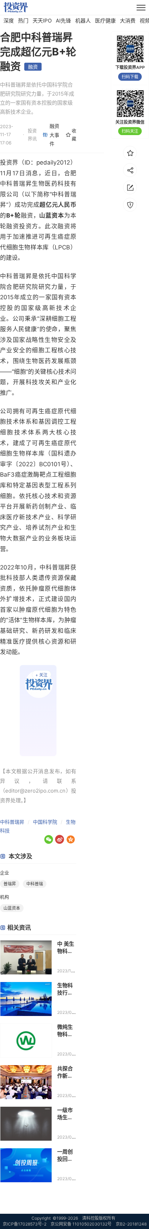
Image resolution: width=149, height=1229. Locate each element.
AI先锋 (63, 20)
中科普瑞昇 (12, 822)
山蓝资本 (11, 908)
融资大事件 (54, 134)
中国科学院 (45, 822)
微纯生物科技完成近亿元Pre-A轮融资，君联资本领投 (66, 1031)
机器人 (83, 20)
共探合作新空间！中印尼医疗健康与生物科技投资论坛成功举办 (65, 1072)
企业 (4, 872)
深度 (8, 20)
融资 (33, 67)
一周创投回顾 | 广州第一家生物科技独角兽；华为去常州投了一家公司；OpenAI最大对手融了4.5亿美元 (66, 1155)
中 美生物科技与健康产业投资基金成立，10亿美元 (66, 947)
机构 (4, 897)
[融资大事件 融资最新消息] (38, 710)
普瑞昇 (9, 883)
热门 (23, 20)
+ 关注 (41, 675)
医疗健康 (105, 20)
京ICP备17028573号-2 (24, 1224)
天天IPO (42, 20)
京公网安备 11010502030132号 (81, 1224)
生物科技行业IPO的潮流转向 (66, 989)
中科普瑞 (34, 883)
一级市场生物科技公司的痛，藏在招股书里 (65, 1114)
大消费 (127, 20)
